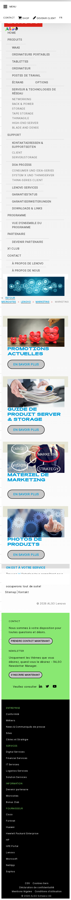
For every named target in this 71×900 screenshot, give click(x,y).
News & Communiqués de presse (25, 727)
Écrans (18, 82)
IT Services (12, 764)
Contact (9, 17)
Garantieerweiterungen (31, 201)
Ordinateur (21, 68)
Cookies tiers (41, 883)
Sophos (10, 871)
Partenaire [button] (16, 234)
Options (41, 82)
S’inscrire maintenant (25, 674)
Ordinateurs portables (31, 54)
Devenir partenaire (27, 242)
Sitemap (10, 592)
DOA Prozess (22, 164)
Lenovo (10, 852)
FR (60, 17)
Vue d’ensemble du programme (27, 225)
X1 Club (13, 248)
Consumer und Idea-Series (33, 170)
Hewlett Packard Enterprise (22, 833)
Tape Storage (22, 113)
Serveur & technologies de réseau (34, 91)
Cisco (9, 814)
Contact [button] (14, 255)
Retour (10, 297)
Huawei (10, 827)
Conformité (12, 714)
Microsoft (11, 859)
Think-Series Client (27, 180)
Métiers (10, 720)
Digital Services (15, 752)
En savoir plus (26, 364)
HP (7, 840)
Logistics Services (17, 771)
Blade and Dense (25, 127)
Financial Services (16, 758)
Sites (9, 733)
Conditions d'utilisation (48, 891)
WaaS (16, 47)
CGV (27, 883)
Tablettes (20, 61)
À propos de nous (26, 270)
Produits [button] (14, 39)
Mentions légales (22, 891)
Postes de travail (26, 75)
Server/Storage (24, 157)
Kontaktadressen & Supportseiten (27, 145)
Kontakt (23, 592)
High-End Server (25, 123)
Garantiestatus (25, 194)
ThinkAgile (20, 118)
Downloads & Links (27, 208)
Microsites (12, 796)
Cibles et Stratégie (17, 739)
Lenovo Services (25, 187)
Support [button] (14, 135)
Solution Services (16, 777)
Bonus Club (12, 802)
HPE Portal (12, 846)
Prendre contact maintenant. (30, 641)
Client (17, 152)
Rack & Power (23, 104)
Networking (21, 99)
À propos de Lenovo (28, 263)
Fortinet (10, 821)
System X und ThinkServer (33, 175)
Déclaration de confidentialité (36, 887)
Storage (18, 108)
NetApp (10, 865)
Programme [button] (16, 215)
